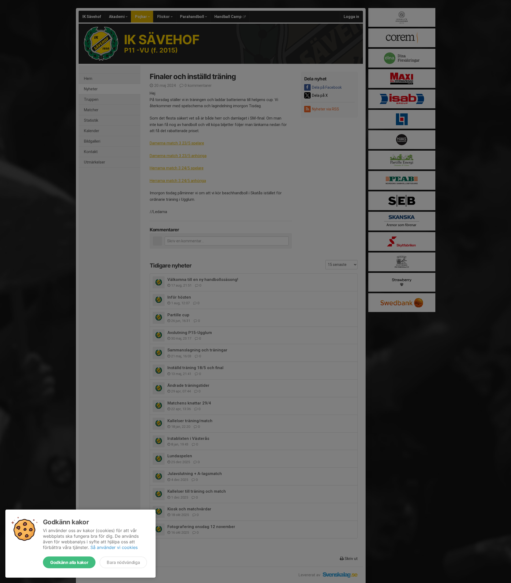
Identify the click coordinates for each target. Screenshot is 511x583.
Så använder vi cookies (114, 547)
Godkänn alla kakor (69, 562)
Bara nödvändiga (123, 562)
